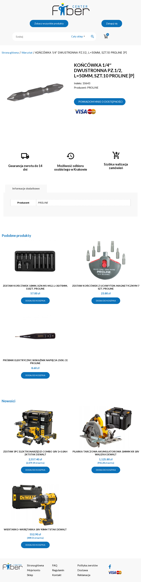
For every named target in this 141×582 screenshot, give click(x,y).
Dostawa (82, 570)
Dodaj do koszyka (35, 300)
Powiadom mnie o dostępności (100, 101)
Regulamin (58, 570)
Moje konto (33, 570)
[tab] (26, 189)
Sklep (30, 575)
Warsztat (26, 52)
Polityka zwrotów (87, 565)
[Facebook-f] (110, 567)
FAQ (54, 565)
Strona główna (10, 52)
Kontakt (56, 575)
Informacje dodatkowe (26, 188)
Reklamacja (83, 575)
